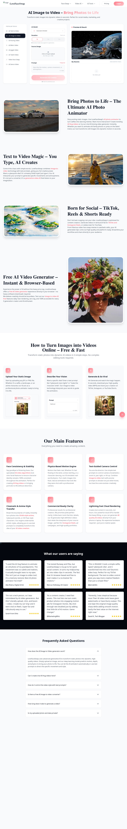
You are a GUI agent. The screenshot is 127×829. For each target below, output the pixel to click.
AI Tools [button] (90, 3)
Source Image (36, 46)
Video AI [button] (78, 3)
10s (48, 39)
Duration (34, 35)
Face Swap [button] (65, 3)
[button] (48, 54)
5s (37, 39)
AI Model (34, 27)
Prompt (34, 63)
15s (59, 39)
